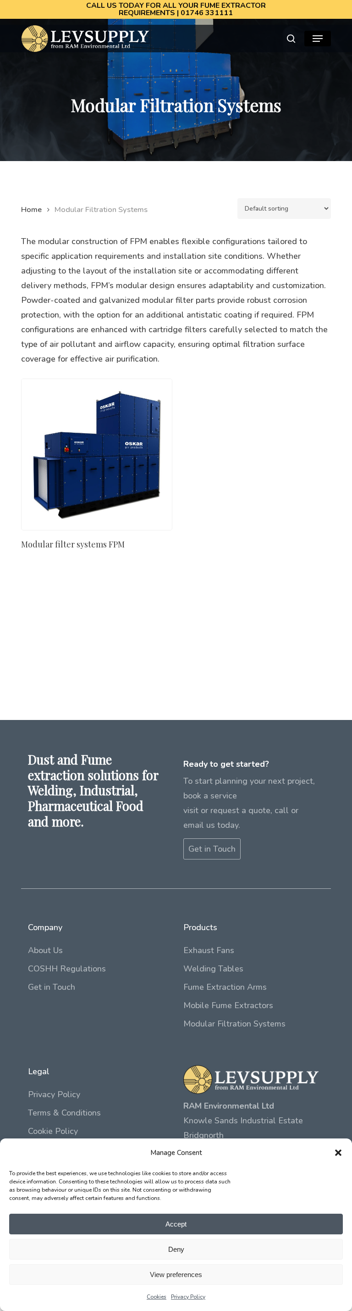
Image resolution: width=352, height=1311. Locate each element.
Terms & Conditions (64, 1112)
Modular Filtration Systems (234, 1023)
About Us (45, 950)
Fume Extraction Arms (225, 987)
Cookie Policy (53, 1131)
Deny (176, 1249)
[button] (338, 1152)
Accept (176, 1224)
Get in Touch (212, 848)
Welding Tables (213, 968)
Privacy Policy (188, 1296)
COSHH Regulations (67, 968)
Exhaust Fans (208, 950)
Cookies (156, 1296)
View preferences (176, 1274)
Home (31, 209)
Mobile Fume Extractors (228, 1005)
